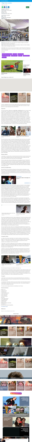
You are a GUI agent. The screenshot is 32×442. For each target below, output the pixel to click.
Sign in (27, 7)
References (4, 57)
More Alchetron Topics (4, 306)
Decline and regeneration (6, 55)
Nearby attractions (26, 55)
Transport (20, 55)
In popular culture (14, 55)
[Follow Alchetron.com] (16, 394)
